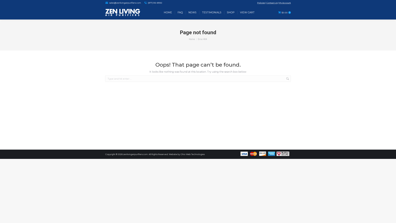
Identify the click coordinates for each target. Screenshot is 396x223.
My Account (285, 3)
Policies (261, 3)
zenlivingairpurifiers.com (135, 154)
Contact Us (272, 3)
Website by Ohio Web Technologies (187, 154)
